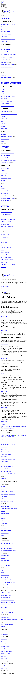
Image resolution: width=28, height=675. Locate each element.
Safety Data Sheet (5, 173)
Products (5, 292)
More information (5, 286)
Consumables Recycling (6, 51)
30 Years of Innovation (6, 214)
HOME (5, 291)
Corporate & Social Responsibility (8, 219)
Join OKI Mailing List (6, 257)
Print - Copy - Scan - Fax (6, 101)
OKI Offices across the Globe (7, 600)
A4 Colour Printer (5, 103)
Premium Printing (5, 139)
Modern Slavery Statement (7, 624)
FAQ (2, 186)
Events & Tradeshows (6, 644)
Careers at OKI (4, 607)
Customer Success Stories (6, 77)
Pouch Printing (4, 98)
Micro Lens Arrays (5, 62)
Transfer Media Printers (6, 34)
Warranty (3, 188)
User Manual (3, 175)
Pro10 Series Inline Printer (6, 67)
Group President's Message (7, 254)
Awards (2, 250)
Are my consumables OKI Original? (9, 54)
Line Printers (3, 29)
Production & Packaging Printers (8, 39)
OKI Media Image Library (7, 259)
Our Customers (4, 216)
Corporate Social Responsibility (8, 602)
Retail (2, 121)
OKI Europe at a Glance (6, 212)
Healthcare (3, 126)
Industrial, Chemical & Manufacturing (9, 114)
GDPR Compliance (5, 626)
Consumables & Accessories (7, 47)
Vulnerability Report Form (7, 195)
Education (3, 116)
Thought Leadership (5, 252)
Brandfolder (3, 134)
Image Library (4, 648)
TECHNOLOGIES (6, 57)
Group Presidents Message (7, 651)
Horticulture (3, 123)
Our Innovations (4, 237)
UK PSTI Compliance (6, 178)
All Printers (3, 75)
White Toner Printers (5, 31)
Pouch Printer (4, 496)
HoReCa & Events (5, 119)
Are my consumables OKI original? (9, 473)
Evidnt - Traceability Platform (7, 64)
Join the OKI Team (5, 224)
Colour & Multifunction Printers (8, 24)
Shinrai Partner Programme (7, 226)
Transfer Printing (4, 93)
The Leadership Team (5, 597)
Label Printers (4, 36)
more (2, 229)
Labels (2, 91)
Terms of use (3, 656)
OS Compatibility (5, 190)
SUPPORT (5, 147)
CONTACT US (7, 10)
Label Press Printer (5, 111)
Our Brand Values (5, 234)
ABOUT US (5, 206)
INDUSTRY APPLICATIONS (11, 83)
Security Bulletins (5, 200)
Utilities (2, 141)
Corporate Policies (5, 617)
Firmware (3, 170)
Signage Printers (4, 41)
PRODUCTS (5, 18)
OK (1, 288)
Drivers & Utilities (5, 168)
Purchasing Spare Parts (6, 162)
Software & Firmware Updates (8, 198)
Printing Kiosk (4, 128)
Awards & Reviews (5, 646)
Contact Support (4, 193)
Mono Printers (4, 26)
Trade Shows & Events (6, 247)
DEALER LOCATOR (8, 11)
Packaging (3, 89)
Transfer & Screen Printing (7, 491)
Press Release (4, 242)
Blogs (2, 245)
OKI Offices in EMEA (6, 221)
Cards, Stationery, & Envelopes (8, 96)
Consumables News (5, 49)
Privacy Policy (4, 658)
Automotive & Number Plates (7, 106)
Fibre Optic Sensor (5, 59)
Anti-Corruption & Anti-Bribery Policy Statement (12, 619)
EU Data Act (3, 180)
